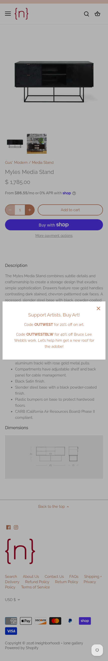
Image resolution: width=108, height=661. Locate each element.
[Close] (98, 308)
